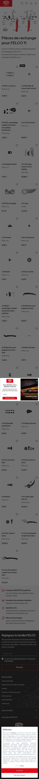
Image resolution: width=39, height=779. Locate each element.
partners (13, 733)
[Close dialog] (37, 380)
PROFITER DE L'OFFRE (9, 398)
